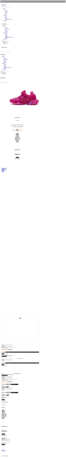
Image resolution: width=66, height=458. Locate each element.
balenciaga (6, 11)
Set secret (3, 394)
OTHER (6, 14)
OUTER (6, 15)
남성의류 (5, 32)
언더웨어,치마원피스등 (8, 19)
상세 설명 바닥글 (4, 169)
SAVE (3, 364)
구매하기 (3, 399)
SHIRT (6, 17)
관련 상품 (3, 171)
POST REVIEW (4, 356)
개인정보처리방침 (4, 450)
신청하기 (3, 444)
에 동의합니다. (7, 349)
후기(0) (3, 170)
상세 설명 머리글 (4, 168)
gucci (6, 13)
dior (5, 12)
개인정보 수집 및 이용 (5, 349)
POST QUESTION (4, 375)
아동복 (5, 68)
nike (5, 10)
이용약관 (3, 449)
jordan (6, 28)
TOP (5, 16)
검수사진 (5, 20)
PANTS (6, 18)
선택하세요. (3, 410)
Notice (4, 8)
